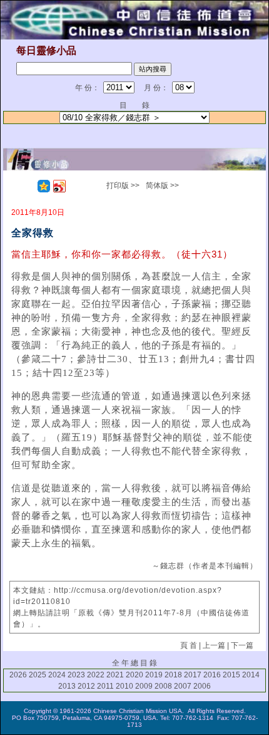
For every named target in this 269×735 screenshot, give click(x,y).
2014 (251, 674)
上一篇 (214, 645)
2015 (231, 674)
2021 (115, 674)
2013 (67, 686)
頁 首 (188, 645)
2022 (95, 674)
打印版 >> (123, 185)
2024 (57, 674)
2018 (173, 674)
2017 (192, 674)
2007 (182, 686)
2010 (124, 686)
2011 (105, 686)
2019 (154, 674)
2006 (202, 686)
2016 (212, 674)
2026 (18, 674)
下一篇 (242, 645)
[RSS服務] (28, 186)
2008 (163, 686)
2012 (86, 686)
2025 (37, 674)
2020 (134, 674)
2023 (76, 674)
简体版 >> (162, 185)
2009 (144, 686)
